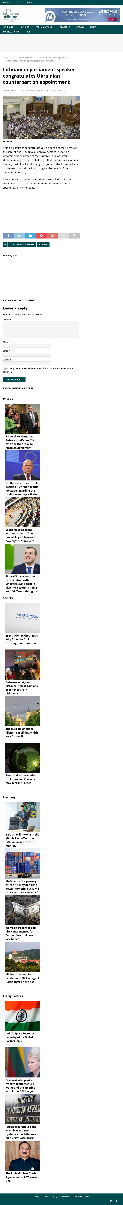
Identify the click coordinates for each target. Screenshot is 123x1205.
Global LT (65, 27)
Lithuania (8, 27)
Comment (8, 319)
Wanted (30, 3)
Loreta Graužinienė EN (22, 244)
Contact (19, 3)
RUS (28, 32)
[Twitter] (110, 1200)
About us (6, 3)
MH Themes (85, 1196)
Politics (8, 399)
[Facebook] (116, 1200)
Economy (9, 797)
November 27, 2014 (15, 90)
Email (6, 350)
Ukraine (43, 244)
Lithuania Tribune (36, 90)
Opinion (25, 27)
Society (8, 598)
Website (7, 359)
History (80, 27)
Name (6, 342)
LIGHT (93, 27)
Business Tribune (12, 32)
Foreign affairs (44, 27)
